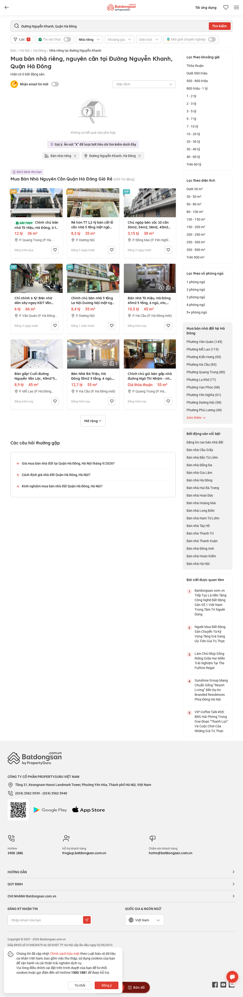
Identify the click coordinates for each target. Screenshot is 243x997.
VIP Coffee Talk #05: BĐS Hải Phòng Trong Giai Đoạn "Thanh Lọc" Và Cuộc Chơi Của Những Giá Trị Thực (211, 721)
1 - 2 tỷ (191, 96)
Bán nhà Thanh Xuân (202, 541)
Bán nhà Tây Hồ (198, 525)
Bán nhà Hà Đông (199, 480)
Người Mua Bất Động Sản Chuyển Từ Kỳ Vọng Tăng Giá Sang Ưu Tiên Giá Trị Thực (210, 633)
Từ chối (80, 985)
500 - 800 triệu (197, 80)
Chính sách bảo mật (64, 953)
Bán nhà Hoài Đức (200, 495)
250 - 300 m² (196, 242)
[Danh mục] (6, 7)
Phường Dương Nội (204, 402)
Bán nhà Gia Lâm (199, 472)
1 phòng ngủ (196, 282)
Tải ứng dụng (205, 7)
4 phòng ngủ (196, 304)
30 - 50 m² (194, 196)
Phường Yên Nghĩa (204, 394)
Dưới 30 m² (195, 189)
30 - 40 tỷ (193, 149)
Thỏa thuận (195, 65)
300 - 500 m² (196, 249)
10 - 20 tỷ (193, 134)
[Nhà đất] (121, 6)
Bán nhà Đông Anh (200, 548)
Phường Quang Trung (206, 372)
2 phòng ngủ (196, 289)
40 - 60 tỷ (193, 156)
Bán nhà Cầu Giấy (200, 450)
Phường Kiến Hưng (204, 357)
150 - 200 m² (196, 227)
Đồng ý (107, 985)
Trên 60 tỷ (194, 164)
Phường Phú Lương (204, 410)
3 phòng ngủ (196, 297)
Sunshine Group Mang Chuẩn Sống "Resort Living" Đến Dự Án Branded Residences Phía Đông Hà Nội (211, 690)
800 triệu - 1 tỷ (197, 88)
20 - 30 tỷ (193, 141)
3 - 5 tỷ (191, 111)
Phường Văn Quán (204, 341)
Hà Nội (25, 50)
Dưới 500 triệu (197, 73)
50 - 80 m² (194, 204)
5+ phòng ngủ (197, 312)
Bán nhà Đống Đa (199, 465)
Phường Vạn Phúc (203, 387)
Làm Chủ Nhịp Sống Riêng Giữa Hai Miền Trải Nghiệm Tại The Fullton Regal (210, 660)
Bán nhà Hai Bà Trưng (203, 487)
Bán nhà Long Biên (201, 510)
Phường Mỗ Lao (203, 349)
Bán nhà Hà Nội (198, 563)
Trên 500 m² (196, 257)
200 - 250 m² (196, 234)
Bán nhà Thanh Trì (200, 533)
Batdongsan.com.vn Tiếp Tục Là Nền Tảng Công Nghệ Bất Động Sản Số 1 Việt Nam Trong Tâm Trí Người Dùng (210, 602)
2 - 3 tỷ (191, 103)
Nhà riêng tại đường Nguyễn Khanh (75, 50)
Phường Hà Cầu (202, 364)
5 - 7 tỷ (191, 118)
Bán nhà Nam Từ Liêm (203, 518)
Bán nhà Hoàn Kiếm (201, 556)
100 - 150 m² (196, 219)
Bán (13, 50)
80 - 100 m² (195, 211)
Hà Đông (39, 50)
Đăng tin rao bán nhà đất (205, 442)
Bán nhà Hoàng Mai (201, 503)
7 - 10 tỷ (192, 126)
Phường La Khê (201, 379)
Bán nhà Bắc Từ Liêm (202, 457)
